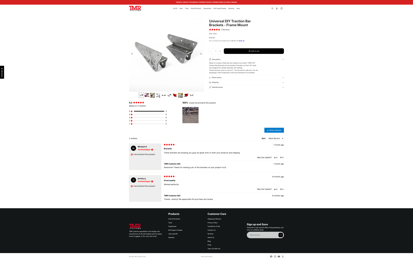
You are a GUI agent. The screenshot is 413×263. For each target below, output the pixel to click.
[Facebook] (271, 256)
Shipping (215, 82)
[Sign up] (280, 235)
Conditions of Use (214, 226)
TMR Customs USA (140, 256)
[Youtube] (279, 256)
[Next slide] (201, 54)
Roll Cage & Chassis (175, 230)
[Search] (272, 8)
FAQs (209, 245)
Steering (171, 237)
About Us (211, 237)
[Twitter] (282, 256)
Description (216, 59)
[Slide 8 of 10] (180, 95)
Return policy (217, 77)
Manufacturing (217, 87)
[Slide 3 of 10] (152, 95)
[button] (219, 29)
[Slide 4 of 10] (158, 95)
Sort (264, 138)
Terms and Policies (206, 256)
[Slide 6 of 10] (169, 95)
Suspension (172, 226)
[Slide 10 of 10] (191, 95)
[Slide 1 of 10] (141, 95)
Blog (209, 241)
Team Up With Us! (214, 249)
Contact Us (211, 230)
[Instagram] (275, 256)
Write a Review (276, 131)
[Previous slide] (131, 54)
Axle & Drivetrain (174, 219)
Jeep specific (173, 234)
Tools (170, 223)
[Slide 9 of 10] (186, 95)
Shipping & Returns (214, 219)
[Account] (276, 8)
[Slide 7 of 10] (175, 95)
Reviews (210, 234)
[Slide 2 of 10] (147, 95)
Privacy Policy (212, 223)
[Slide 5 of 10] (163, 95)
